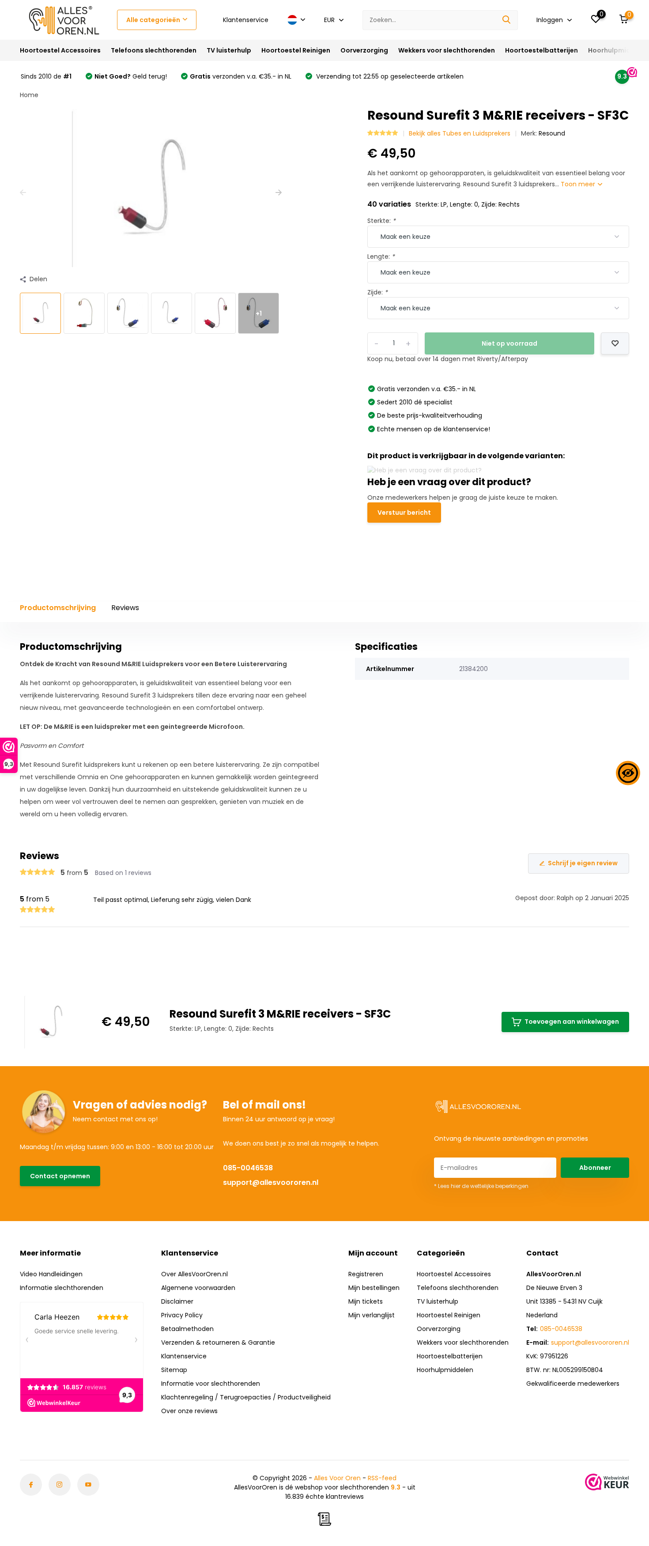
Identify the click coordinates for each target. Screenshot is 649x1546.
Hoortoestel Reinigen (295, 50)
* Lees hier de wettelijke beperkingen (481, 1186)
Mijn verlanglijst (371, 1315)
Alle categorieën (153, 19)
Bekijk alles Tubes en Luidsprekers (459, 133)
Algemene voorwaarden (198, 1287)
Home (29, 94)
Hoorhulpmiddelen (618, 50)
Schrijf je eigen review (583, 863)
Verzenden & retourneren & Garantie (218, 1342)
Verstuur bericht (404, 512)
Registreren (365, 1274)
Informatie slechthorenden (61, 1287)
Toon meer (579, 184)
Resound (552, 133)
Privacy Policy (182, 1315)
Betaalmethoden (187, 1328)
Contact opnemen (60, 1176)
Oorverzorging (364, 50)
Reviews (125, 608)
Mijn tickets (365, 1301)
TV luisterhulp (229, 50)
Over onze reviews (189, 1410)
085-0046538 (248, 1168)
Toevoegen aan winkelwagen (571, 1021)
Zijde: (377, 292)
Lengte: (381, 256)
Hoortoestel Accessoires (60, 50)
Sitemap (174, 1369)
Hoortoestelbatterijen (541, 50)
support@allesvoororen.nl (270, 1182)
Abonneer (595, 1167)
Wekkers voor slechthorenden (446, 50)
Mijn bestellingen (374, 1287)
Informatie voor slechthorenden (210, 1383)
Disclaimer (177, 1301)
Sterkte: (381, 220)
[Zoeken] (507, 20)
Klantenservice (245, 19)
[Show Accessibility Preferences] (628, 773)
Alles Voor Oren (337, 1478)
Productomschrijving (58, 608)
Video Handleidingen (51, 1274)
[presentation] (23, 192)
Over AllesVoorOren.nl (194, 1274)
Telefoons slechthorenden (153, 50)
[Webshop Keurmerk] (607, 1482)
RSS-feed (382, 1478)
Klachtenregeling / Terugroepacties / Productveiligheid (246, 1397)
